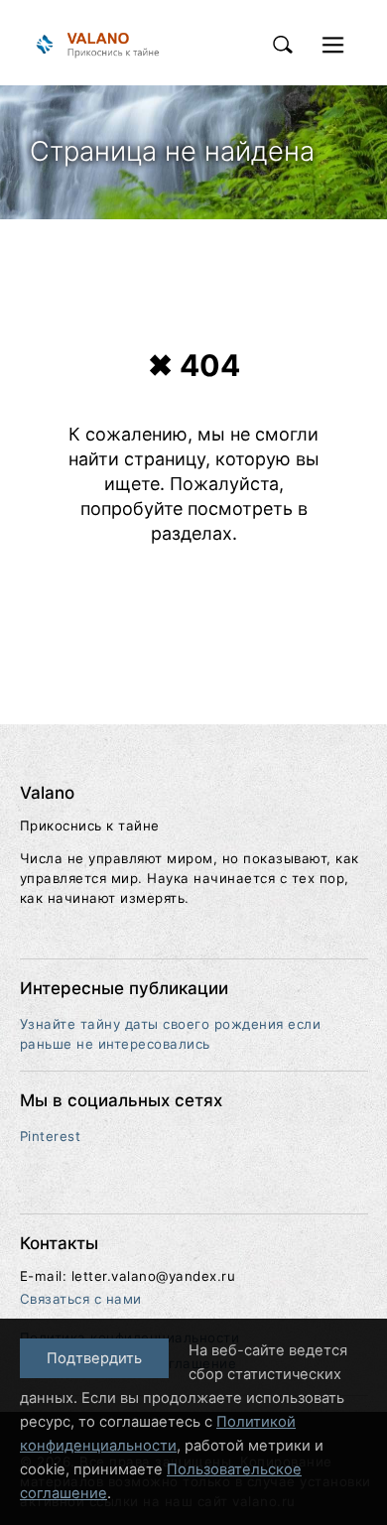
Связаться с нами (81, 1299)
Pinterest (50, 1136)
